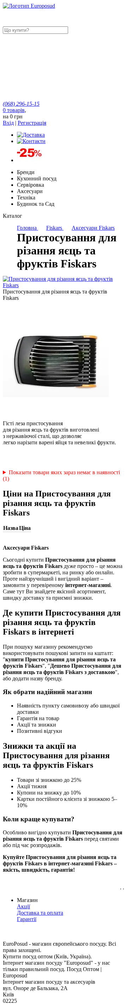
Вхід (8, 123)
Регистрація (32, 123)
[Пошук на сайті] (56, 85)
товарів (14, 110)
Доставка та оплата (40, 913)
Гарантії (26, 919)
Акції (23, 906)
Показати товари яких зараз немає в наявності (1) (61, 475)
